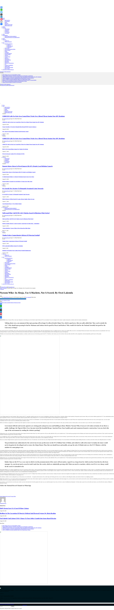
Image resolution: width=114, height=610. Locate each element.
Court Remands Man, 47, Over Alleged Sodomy (12, 203)
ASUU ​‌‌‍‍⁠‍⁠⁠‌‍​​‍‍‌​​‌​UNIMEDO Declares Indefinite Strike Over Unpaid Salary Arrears (16, 79)
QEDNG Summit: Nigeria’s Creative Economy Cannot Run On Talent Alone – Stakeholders (20, 223)
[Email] (57, 316)
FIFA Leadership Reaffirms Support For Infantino (12, 245)
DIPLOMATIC (10, 46)
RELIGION (7, 58)
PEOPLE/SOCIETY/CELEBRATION (12, 37)
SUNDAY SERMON (9, 65)
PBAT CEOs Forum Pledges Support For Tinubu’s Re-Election (15, 149)
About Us (4, 39)
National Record (7, 118)
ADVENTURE (8, 59)
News (3, 19)
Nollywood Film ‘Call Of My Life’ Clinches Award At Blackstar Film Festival (25, 213)
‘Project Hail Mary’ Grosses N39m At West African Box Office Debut (16, 228)
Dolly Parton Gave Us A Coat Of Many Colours (11, 74)
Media (6, 22)
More (3, 42)
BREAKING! (7, 20)
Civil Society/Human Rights (10, 49)
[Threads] (57, 310)
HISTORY (7, 61)
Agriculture (7, 33)
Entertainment (5, 35)
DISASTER (7, 48)
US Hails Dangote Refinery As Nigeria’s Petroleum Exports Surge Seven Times (18, 176)
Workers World (7, 54)
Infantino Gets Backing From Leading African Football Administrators (16, 250)
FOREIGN (9, 47)
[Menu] (0, 103)
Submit (12, 606)
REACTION (7, 68)
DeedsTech (25, 605)
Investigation (7, 21)
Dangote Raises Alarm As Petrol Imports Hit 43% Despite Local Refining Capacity (27, 166)
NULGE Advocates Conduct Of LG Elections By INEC (13, 153)
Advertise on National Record (8, 69)
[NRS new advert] (29, 414)
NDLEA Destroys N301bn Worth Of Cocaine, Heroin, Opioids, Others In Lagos (18, 199)
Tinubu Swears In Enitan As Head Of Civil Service (12, 82)
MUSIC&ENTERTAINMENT (11, 36)
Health (6, 51)
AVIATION (7, 29)
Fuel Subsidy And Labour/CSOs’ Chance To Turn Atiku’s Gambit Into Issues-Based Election (28, 518)
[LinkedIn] (57, 312)
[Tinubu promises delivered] (24, 583)
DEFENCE (7, 62)
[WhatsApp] (57, 306)
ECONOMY (7, 32)
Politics (3, 26)
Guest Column (7, 56)
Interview (6, 23)
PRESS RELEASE (8, 25)
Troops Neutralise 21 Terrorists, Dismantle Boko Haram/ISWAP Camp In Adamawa (18, 77)
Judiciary (6, 55)
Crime (3, 34)
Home (3, 18)
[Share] (57, 317)
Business (4, 27)
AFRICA (9, 44)
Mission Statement (8, 41)
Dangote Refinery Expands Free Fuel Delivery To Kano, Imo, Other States (17, 181)
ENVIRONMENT (8, 53)
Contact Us (7, 40)
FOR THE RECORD (9, 67)
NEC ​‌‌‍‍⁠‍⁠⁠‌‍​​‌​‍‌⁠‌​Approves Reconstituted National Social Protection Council (14, 81)
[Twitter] (57, 308)
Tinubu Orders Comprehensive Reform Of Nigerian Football (21, 235)
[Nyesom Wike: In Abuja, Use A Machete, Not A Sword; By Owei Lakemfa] (5, 300)
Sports (3, 38)
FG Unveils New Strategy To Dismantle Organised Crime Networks (22, 188)
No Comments (28, 297)
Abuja (1, 496)
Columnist (7, 52)
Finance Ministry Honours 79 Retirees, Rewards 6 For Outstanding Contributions (17, 75)
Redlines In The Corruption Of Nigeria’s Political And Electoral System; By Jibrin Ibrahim (19, 80)
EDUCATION (7, 50)
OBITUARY (7, 66)
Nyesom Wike (13, 496)
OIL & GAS (7, 28)
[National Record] (7, 85)
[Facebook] (57, 304)
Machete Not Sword (6, 496)
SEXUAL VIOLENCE (9, 63)
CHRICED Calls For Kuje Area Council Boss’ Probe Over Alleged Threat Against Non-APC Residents (21, 76)
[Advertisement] (35, 8)
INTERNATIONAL (9, 43)
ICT (5, 64)
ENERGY (7, 31)
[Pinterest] (57, 314)
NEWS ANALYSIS (8, 24)
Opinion (6, 57)
